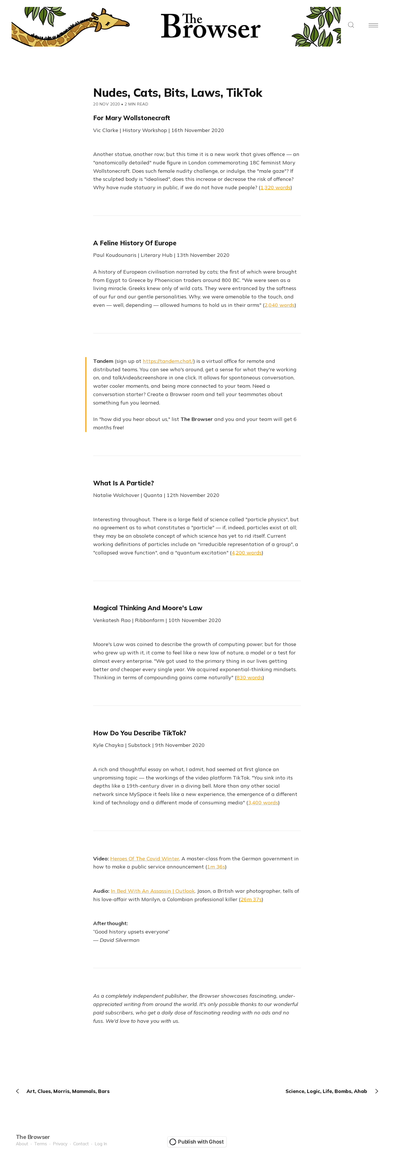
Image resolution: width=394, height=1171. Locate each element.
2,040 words (279, 305)
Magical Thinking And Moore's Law (147, 608)
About (22, 1143)
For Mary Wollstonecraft (131, 118)
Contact (81, 1143)
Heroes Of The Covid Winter (144, 858)
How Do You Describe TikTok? (139, 733)
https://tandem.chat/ (168, 361)
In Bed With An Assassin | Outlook (153, 891)
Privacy (60, 1143)
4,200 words (247, 552)
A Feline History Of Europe (135, 243)
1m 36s (216, 866)
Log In (101, 1143)
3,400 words (263, 802)
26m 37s (251, 899)
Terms (40, 1143)
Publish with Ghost (201, 1142)
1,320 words (275, 187)
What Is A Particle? (123, 483)
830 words (249, 677)
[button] (351, 25)
